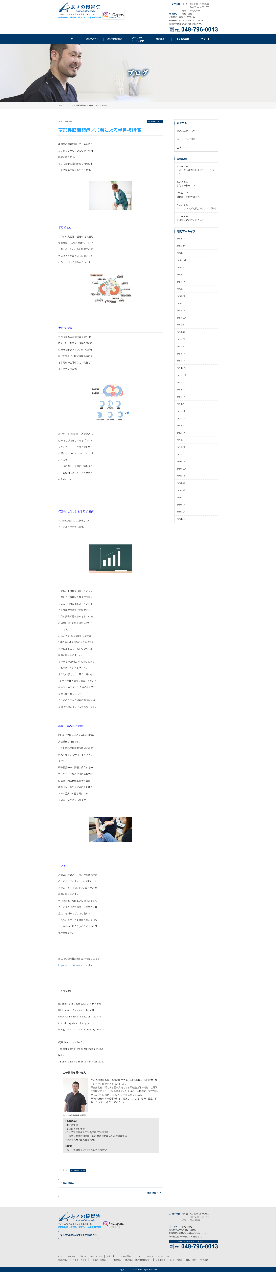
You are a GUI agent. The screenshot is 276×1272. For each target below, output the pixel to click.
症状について (184, 147)
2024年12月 (182, 310)
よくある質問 (125, 1256)
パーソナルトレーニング (158, 1256)
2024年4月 (181, 353)
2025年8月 (181, 267)
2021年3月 (181, 439)
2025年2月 (181, 296)
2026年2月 (181, 245)
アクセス (139, 1256)
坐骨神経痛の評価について (190, 220)
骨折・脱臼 (191, 1259)
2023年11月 (182, 375)
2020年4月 (181, 519)
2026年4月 (181, 238)
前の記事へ (68, 1183)
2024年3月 (181, 360)
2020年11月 (182, 468)
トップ (61, 105)
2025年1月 (181, 303)
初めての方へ (96, 1256)
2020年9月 (181, 483)
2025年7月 (181, 274)
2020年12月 (182, 461)
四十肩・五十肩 (79, 1259)
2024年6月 (181, 346)
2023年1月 (181, 411)
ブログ (68, 105)
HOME (61, 1256)
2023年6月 (181, 389)
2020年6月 (181, 504)
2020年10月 (182, 475)
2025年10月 (182, 260)
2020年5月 (181, 511)
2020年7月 (181, 497)
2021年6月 (181, 425)
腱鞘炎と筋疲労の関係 (188, 197)
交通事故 (204, 1259)
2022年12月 (182, 418)
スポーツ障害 (176, 1259)
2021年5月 (181, 432)
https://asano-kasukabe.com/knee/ (76, 965)
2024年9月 (181, 324)
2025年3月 (181, 288)
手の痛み (100, 1259)
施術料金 (111, 1256)
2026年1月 (181, 253)
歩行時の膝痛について (188, 185)
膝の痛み (138, 1259)
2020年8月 (181, 490)
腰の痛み (117, 1259)
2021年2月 (181, 447)
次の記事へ (152, 1192)
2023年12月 (182, 368)
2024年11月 (182, 317)
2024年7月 (181, 339)
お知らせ (72, 1256)
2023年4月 (181, 396)
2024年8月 (181, 332)
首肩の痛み (63, 1259)
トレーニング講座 (186, 139)
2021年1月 (181, 454)
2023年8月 (181, 382)
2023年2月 (181, 404)
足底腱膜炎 (161, 1259)
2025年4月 (181, 281)
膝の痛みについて (154, 121)
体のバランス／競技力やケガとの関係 (196, 208)
